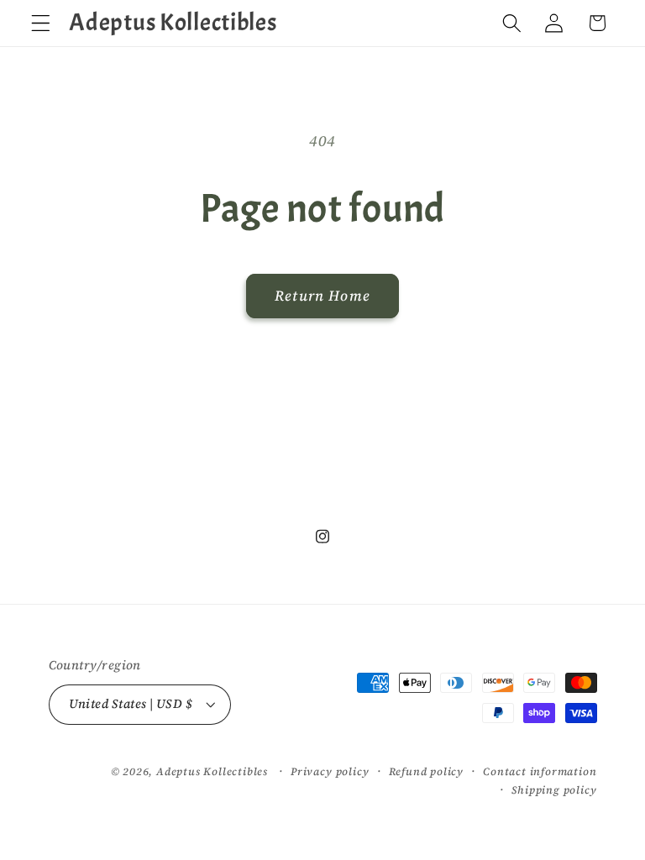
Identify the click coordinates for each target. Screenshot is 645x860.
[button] (40, 23)
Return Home (322, 296)
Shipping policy (553, 790)
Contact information (539, 771)
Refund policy (426, 771)
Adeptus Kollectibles (212, 771)
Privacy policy (330, 771)
